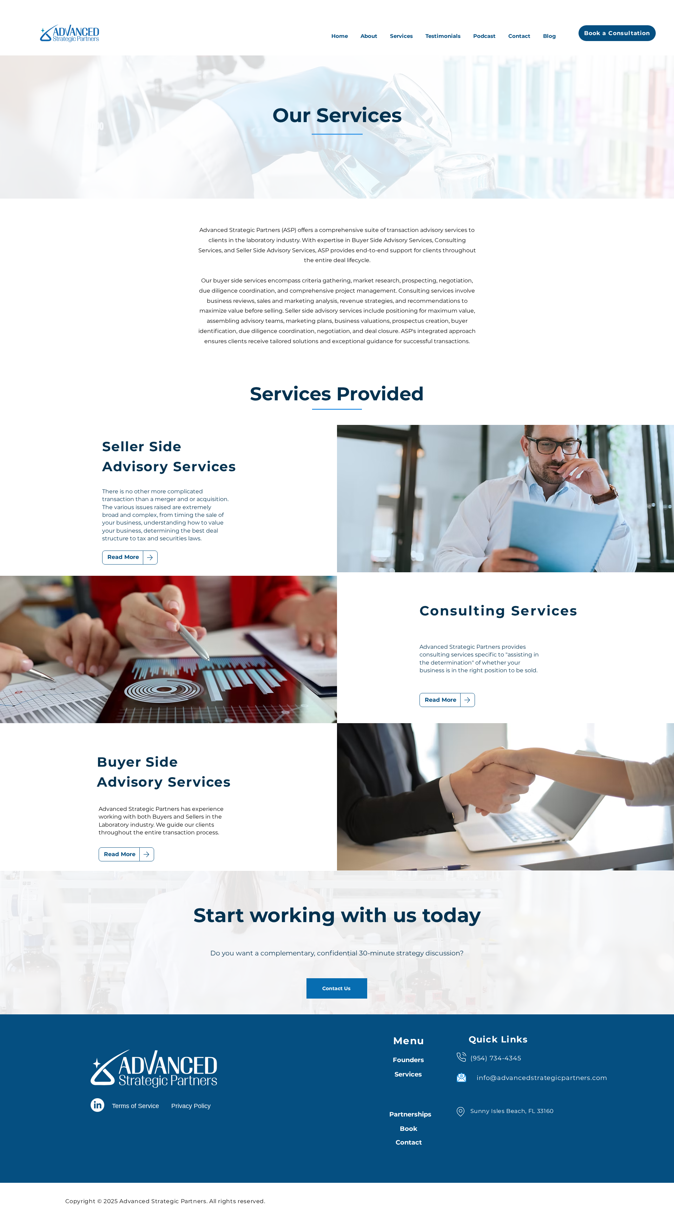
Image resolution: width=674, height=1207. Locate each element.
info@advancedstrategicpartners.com (542, 1078)
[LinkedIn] (97, 1105)
